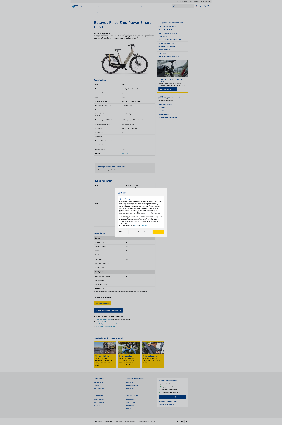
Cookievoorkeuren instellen (140, 232)
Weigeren (122, 232)
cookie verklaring (145, 225)
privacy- (136, 225)
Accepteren (157, 232)
